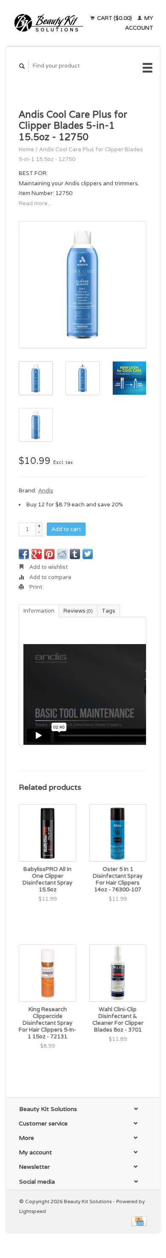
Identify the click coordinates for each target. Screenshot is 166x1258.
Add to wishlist (48, 567)
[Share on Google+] (36, 554)
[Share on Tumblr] (75, 554)
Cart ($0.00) (114, 18)
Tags (108, 610)
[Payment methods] (139, 1220)
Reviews (78, 610)
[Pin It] (49, 554)
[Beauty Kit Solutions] (49, 23)
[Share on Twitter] (88, 554)
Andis (45, 490)
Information (38, 610)
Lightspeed (32, 1211)
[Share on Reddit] (62, 554)
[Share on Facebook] (24, 554)
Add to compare (50, 577)
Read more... (35, 203)
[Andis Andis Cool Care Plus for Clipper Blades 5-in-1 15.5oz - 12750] (82, 284)
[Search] (22, 66)
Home (26, 149)
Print (35, 587)
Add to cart (66, 529)
